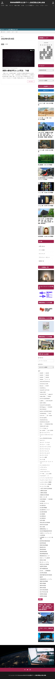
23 (49, 55)
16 (49, 52)
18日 (16, 32)
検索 (40, 599)
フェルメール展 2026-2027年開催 (45, 104)
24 (51, 55)
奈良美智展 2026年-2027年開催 (45, 236)
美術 (7, 5)
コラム (37, 5)
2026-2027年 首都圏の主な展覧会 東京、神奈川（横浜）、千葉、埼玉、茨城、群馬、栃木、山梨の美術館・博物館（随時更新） (45, 135)
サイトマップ (42, 253)
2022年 (8, 32)
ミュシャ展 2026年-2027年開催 (45, 192)
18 (40, 55)
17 (51, 52)
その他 (22, 5)
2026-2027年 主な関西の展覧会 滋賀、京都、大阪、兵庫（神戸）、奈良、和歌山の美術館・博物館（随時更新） (46, 221)
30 (49, 57)
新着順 (2, 44)
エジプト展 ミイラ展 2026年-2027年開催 (44, 118)
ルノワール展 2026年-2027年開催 (45, 150)
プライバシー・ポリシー (44, 257)
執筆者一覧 (41, 261)
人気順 (6, 44)
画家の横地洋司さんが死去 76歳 (16, 70)
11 (40, 52)
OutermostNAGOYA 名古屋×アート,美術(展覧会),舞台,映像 (27, 2)
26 (42, 57)
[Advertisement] (27, 17)
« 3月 (41, 59)
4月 (12, 32)
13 (44, 52)
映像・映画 (17, 5)
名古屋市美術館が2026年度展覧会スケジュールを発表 (45, 178)
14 (46, 52)
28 (46, 57)
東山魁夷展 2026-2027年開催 (45, 164)
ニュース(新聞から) (29, 5)
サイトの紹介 (42, 250)
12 (42, 52)
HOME (2, 5)
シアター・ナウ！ (44, 5)
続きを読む (31, 81)
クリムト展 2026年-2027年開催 (45, 205)
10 (51, 50)
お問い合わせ (42, 246)
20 (44, 55)
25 (40, 57)
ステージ (11, 5)
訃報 (33, 50)
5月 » (43, 59)
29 (47, 57)
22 (47, 55)
